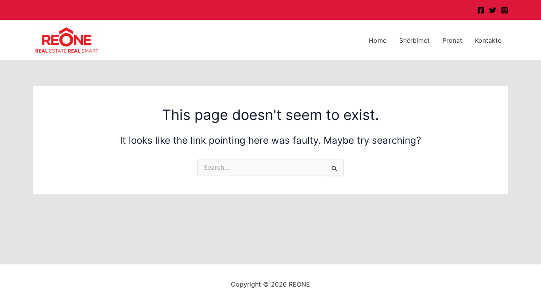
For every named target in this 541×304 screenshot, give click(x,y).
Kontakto (488, 40)
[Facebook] (480, 10)
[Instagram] (504, 10)
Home (378, 40)
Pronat (452, 40)
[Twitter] (492, 10)
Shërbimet (414, 40)
